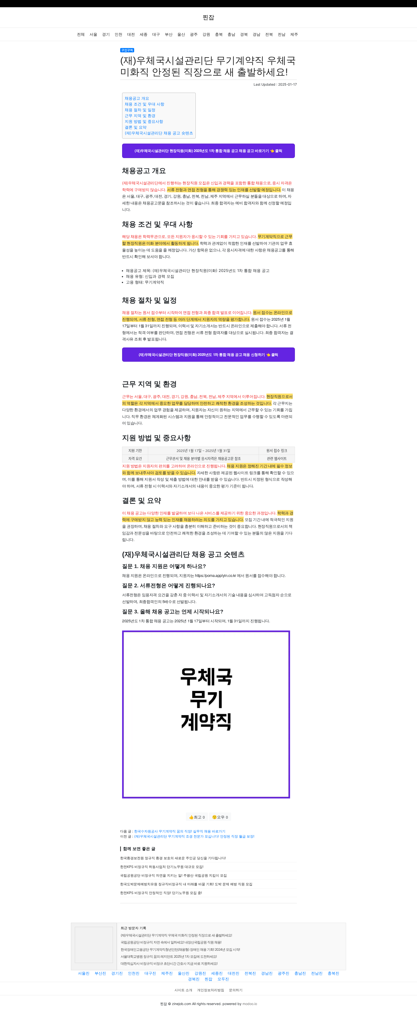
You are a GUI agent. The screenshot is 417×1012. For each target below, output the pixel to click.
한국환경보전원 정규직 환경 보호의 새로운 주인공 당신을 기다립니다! (173, 858)
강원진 (200, 973)
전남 (281, 34)
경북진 (194, 979)
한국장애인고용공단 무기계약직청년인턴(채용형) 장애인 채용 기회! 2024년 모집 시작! (180, 949)
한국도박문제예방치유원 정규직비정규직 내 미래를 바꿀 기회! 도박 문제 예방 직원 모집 (186, 884)
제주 (294, 34)
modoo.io (250, 1004)
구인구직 (127, 50)
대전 (131, 34)
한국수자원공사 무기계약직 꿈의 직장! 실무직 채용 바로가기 (179, 831)
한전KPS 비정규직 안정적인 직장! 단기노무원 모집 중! (161, 893)
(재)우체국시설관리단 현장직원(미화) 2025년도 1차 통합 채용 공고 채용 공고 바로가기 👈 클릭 (208, 150)
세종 (143, 34)
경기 (106, 34)
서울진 (84, 973)
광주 (194, 34)
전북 (269, 34)
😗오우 (220, 817)
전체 (81, 34)
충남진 (300, 973)
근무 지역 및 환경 (140, 115)
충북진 (333, 973)
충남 (231, 34)
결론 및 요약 (135, 127)
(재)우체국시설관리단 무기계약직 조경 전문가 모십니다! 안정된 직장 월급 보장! (194, 836)
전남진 (317, 973)
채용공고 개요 (137, 98)
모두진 (223, 979)
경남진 (267, 973)
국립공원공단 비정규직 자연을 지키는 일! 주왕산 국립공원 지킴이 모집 (173, 875)
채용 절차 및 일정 (140, 109)
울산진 (183, 973)
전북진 (250, 973)
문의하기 (236, 990)
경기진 (117, 973)
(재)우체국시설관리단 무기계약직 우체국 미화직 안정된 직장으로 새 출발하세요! (176, 935)
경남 (256, 34)
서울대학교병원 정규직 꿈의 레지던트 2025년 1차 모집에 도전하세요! (169, 956)
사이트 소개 (183, 990)
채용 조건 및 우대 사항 (144, 104)
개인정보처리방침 (210, 990)
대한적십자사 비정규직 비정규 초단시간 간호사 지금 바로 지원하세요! (169, 963)
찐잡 (208, 979)
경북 (244, 34)
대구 (156, 34)
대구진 (150, 973)
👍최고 (197, 817)
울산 (181, 34)
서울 (93, 34)
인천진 (133, 973)
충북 (219, 34)
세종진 (217, 973)
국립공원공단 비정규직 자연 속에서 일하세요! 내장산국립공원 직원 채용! (171, 942)
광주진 (283, 973)
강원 (206, 34)
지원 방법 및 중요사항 (144, 121)
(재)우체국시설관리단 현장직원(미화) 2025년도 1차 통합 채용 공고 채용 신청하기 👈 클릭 (208, 354)
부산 (169, 34)
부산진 (100, 973)
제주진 (167, 973)
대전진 (233, 973)
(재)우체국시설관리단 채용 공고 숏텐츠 (159, 133)
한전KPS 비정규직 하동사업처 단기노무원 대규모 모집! (161, 867)
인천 (118, 34)
